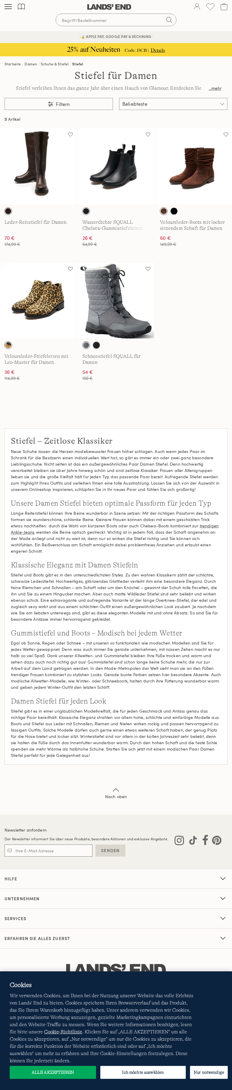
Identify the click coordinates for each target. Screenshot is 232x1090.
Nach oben (116, 796)
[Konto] (197, 7)
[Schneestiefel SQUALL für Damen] (116, 301)
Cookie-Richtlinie (63, 1032)
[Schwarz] (86, 211)
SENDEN (110, 850)
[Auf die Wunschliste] (70, 134)
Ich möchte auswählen (143, 1072)
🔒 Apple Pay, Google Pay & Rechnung (116, 36)
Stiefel (77, 63)
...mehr (215, 88)
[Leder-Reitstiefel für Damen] (38, 166)
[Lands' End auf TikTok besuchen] (191, 841)
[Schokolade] (8, 211)
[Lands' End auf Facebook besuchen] (203, 841)
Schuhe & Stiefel (55, 63)
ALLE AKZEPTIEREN (53, 1072)
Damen (30, 63)
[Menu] (8, 7)
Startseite (13, 63)
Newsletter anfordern (26, 830)
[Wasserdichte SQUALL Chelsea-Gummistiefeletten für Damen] (116, 166)
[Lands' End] (109, 7)
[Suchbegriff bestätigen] (169, 20)
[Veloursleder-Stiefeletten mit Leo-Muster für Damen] (38, 301)
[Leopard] (8, 345)
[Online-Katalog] (21, 7)
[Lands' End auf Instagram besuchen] (179, 841)
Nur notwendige (209, 1072)
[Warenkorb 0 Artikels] (224, 6)
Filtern (62, 104)
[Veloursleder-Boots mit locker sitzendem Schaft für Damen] (194, 166)
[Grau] (86, 345)
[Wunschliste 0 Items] (210, 6)
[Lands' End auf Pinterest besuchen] (214, 841)
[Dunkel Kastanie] (163, 211)
